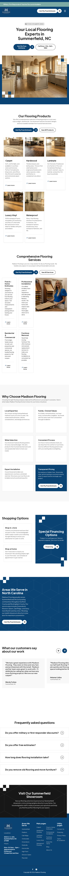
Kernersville (25, 848)
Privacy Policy (61, 835)
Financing (60, 832)
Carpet (39, 827)
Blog (47, 847)
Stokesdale (25, 839)
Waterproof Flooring (40, 844)
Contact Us (60, 829)
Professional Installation (50, 833)
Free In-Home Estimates (50, 828)
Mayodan (25, 858)
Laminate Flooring (39, 836)
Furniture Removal (49, 838)
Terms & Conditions (61, 839)
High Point (25, 851)
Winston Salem (26, 855)
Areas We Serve (49, 842)
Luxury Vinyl (40, 840)
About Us (49, 850)
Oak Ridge (25, 835)
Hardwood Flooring (40, 831)
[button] (65, 11)
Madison (24, 832)
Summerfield (26, 829)
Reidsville (25, 845)
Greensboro (25, 842)
